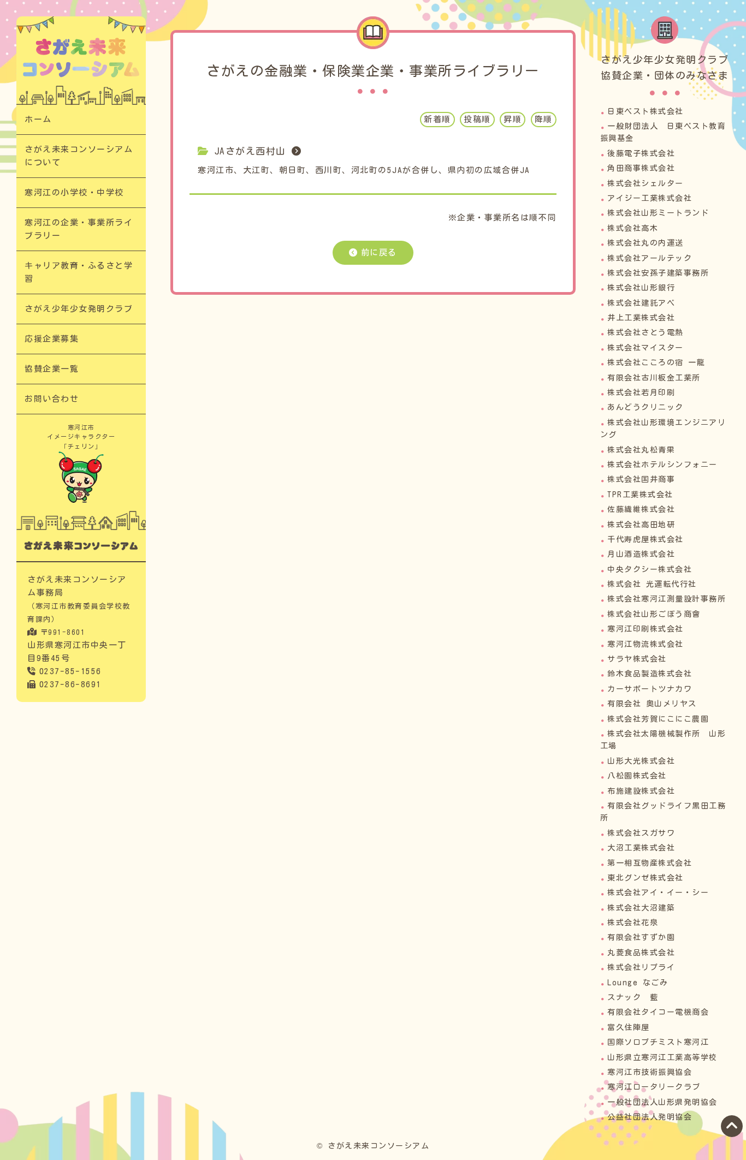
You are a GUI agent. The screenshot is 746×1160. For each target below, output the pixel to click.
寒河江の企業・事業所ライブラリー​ (79, 229)
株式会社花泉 (632, 922)
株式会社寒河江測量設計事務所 (666, 599)
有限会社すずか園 (641, 937)
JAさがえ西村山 (250, 151)
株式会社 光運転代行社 (652, 584)
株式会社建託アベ (641, 303)
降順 (544, 119)
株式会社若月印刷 (641, 392)
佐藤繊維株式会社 (641, 509)
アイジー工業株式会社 (649, 198)
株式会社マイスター (645, 348)
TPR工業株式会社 (640, 494)
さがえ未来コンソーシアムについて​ (79, 155)
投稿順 (477, 119)
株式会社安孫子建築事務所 (658, 273)
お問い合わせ (52, 399)
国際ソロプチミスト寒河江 (658, 1042)
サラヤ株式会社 (637, 659)
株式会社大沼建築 (641, 908)
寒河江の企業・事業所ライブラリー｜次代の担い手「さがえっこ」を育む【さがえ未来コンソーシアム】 (81, 58)
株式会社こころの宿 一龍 (656, 362)
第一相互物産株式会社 (649, 863)
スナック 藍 (632, 997)
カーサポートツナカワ (649, 689)
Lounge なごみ (637, 982)
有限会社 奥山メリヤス (652, 703)
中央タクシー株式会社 (649, 569)
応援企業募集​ (52, 339)
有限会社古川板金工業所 (654, 378)
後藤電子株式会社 (641, 153)
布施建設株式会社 (641, 791)
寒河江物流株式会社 (645, 644)
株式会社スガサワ (641, 833)
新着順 (437, 119)
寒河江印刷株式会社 (645, 629)
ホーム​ (38, 119)
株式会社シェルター (645, 183)
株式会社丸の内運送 (645, 243)
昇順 (513, 119)
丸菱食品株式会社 (641, 952)
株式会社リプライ (641, 967)
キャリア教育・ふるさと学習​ (79, 272)
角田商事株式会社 (641, 168)
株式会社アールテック (649, 258)
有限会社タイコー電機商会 (658, 1012)
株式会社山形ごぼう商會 (654, 614)
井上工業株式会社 (641, 318)
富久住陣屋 (628, 1027)
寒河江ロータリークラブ (654, 1087)
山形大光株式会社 (641, 761)
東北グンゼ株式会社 (645, 878)
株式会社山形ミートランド (658, 213)
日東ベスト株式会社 (645, 111)
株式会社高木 (632, 228)
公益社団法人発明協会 (649, 1117)
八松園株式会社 (637, 776)
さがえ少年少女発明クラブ (79, 309)
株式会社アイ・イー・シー (658, 892)
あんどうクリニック (645, 407)
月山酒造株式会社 (641, 554)
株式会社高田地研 (641, 524)
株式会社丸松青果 (641, 450)
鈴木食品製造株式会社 (649, 673)
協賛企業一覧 (52, 369)
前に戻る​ (379, 252)
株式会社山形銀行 (641, 288)
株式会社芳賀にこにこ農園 (658, 719)
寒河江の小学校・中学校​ (74, 192)
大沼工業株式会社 (641, 848)
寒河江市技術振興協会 (649, 1072)
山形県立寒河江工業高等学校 (662, 1057)
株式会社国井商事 (641, 479)
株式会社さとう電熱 (645, 332)
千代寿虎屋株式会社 (645, 539)
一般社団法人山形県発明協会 (662, 1102)
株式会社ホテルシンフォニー (662, 464)
